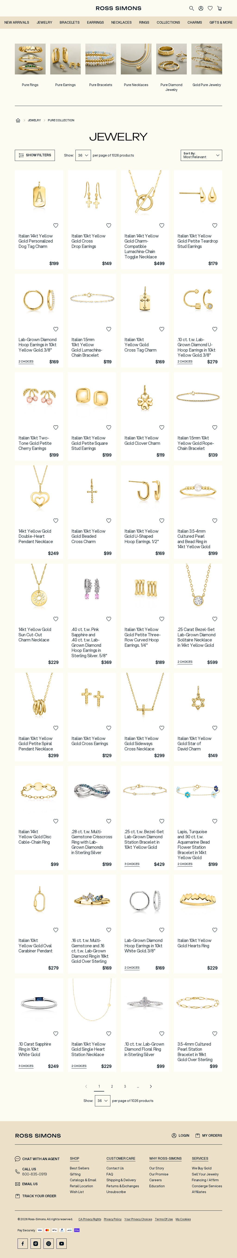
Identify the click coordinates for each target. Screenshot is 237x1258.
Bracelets (70, 22)
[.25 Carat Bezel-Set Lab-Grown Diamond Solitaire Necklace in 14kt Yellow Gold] (198, 616)
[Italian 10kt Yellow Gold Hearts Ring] (198, 924)
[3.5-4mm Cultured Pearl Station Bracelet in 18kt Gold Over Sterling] (198, 1025)
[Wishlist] (210, 8)
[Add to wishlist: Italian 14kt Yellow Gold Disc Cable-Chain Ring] (55, 821)
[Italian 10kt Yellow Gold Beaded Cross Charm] (92, 512)
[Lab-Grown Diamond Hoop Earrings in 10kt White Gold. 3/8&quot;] (145, 924)
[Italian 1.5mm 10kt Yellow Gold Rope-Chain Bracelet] (198, 416)
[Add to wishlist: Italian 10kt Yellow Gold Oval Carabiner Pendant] (55, 930)
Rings (144, 22)
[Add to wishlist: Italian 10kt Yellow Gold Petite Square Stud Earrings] (108, 427)
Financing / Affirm (205, 1180)
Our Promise (158, 1174)
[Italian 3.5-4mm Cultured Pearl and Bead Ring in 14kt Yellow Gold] (198, 512)
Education (157, 1186)
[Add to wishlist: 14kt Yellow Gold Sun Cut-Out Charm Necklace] (55, 619)
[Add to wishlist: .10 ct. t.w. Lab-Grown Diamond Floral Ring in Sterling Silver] (161, 1033)
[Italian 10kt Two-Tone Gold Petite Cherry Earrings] (39, 416)
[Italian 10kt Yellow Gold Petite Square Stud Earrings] (92, 416)
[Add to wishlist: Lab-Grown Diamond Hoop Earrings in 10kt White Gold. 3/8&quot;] (161, 930)
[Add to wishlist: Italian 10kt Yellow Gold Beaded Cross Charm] (108, 521)
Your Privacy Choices (138, 1219)
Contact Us (115, 1168)
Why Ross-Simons (165, 1158)
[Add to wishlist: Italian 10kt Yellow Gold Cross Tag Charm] (161, 329)
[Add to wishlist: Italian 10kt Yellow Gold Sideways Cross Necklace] (161, 728)
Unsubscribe (116, 1192)
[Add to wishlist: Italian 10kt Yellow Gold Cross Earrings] (108, 728)
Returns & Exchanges (122, 1186)
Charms (194, 22)
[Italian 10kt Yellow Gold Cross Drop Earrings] (92, 219)
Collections (168, 22)
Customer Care (121, 1158)
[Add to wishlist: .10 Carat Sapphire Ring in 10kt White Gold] (55, 1033)
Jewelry (44, 22)
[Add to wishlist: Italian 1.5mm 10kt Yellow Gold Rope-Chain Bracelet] (214, 427)
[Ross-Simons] (118, 8)
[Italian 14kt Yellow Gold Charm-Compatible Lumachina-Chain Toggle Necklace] (145, 219)
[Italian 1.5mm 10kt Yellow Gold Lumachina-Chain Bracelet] (92, 321)
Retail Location (81, 1186)
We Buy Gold (202, 1168)
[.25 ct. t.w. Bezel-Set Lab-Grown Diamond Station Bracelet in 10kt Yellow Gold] (145, 818)
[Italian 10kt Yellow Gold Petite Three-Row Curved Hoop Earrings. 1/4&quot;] (145, 616)
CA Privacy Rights (89, 1219)
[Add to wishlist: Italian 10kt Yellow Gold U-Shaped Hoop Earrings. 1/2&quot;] (161, 521)
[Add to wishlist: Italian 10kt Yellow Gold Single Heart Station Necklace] (108, 1033)
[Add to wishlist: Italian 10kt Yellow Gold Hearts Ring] (214, 930)
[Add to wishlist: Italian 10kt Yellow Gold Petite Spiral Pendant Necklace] (55, 728)
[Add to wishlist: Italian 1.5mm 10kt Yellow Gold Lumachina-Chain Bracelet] (108, 329)
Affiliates (199, 1192)
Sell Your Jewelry (205, 1174)
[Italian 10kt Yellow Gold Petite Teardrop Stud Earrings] (198, 219)
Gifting (75, 1174)
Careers (155, 1180)
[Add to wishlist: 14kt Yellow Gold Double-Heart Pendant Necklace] (55, 521)
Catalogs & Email (83, 1180)
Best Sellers (79, 1168)
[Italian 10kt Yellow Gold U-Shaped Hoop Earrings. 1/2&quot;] (145, 512)
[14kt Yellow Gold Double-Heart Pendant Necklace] (39, 512)
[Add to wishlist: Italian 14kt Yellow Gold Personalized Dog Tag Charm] (55, 225)
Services (200, 1158)
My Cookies (183, 1219)
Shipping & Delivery (121, 1180)
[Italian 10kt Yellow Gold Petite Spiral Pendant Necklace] (39, 717)
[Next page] (151, 1086)
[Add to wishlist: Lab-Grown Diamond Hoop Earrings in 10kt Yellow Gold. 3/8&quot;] (55, 329)
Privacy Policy (113, 1219)
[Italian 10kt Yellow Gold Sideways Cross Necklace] (145, 717)
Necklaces (121, 22)
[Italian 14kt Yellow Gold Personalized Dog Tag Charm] (39, 219)
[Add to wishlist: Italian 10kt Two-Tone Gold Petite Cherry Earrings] (55, 427)
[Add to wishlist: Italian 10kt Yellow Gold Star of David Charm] (214, 728)
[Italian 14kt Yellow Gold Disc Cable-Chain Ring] (39, 818)
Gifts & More (221, 22)
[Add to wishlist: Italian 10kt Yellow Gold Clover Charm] (161, 427)
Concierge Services (207, 1186)
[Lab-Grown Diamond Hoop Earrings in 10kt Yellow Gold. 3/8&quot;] (39, 321)
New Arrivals (16, 22)
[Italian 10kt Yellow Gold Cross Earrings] (92, 717)
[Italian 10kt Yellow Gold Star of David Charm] (198, 717)
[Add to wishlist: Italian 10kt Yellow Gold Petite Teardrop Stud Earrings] (214, 225)
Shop (74, 1158)
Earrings (95, 22)
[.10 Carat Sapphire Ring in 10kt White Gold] (39, 1025)
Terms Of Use (164, 1219)
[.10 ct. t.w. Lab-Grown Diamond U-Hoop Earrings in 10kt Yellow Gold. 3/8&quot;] (198, 321)
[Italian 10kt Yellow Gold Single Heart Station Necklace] (92, 1025)
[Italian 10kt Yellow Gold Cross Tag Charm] (145, 321)
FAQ (109, 1174)
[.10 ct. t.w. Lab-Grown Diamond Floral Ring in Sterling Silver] (145, 1025)
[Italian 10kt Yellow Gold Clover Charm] (145, 416)
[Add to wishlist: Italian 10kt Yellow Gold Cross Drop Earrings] (108, 225)
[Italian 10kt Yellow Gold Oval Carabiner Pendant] (39, 924)
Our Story (156, 1168)
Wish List (77, 1192)
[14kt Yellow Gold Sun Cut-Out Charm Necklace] (39, 616)
